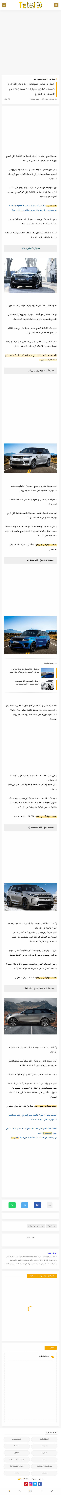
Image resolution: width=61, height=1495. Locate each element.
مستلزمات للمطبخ (44, 1466)
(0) (5, 99)
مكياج (16, 1473)
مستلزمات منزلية (16, 1466)
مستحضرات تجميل (16, 1460)
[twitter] (35, 1484)
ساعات (16, 1446)
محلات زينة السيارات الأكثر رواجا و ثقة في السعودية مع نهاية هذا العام (24, 670)
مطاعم (44, 1473)
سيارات (52, 79)
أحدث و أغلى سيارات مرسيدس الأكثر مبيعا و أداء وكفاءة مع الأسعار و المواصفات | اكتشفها (25, 683)
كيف (44, 1460)
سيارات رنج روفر (39, 79)
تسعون (21, 1479)
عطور (17, 1453)
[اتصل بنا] (21, 1484)
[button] (37, 1205)
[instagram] (30, 1484)
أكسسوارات (16, 1439)
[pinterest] (26, 1484)
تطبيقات (44, 1446)
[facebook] (40, 1484)
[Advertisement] (30, 42)
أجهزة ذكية (44, 1439)
